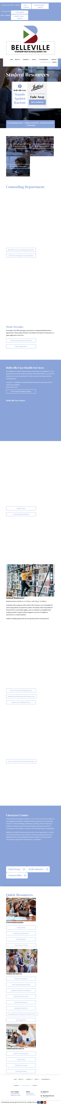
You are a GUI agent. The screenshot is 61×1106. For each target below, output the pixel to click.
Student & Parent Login (39, 6)
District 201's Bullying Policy (21, 702)
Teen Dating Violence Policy (21, 985)
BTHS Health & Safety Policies (21, 391)
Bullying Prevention (21, 1008)
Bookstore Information (21, 933)
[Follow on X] (41, 1102)
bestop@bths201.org (31, 686)
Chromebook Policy (21, 945)
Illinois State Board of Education (21, 340)
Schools (54, 62)
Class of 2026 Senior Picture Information (21, 761)
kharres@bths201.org (19, 856)
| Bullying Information (31, 123)
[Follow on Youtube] (45, 1102)
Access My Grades (19, 146)
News (12, 5)
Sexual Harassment (21, 1002)
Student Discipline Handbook (21, 990)
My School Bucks (43, 146)
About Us (17, 59)
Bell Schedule (21, 939)
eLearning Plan (21, 1020)
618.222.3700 (6, 5)
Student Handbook (21, 979)
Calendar (17, 5)
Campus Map (21, 927)
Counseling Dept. (43, 59)
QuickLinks (7, 1)
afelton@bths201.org (18, 758)
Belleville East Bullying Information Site (21, 696)
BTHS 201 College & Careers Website (21, 256)
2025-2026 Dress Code (21, 996)
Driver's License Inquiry (21, 1054)
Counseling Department (16, 123)
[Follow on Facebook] (38, 1102)
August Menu (21, 508)
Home (11, 59)
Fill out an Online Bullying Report (21, 690)
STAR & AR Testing (21, 1065)
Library (34, 59)
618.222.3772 (10, 498)
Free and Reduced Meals (21, 514)
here (22, 504)
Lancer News (21, 1059)
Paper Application (21, 346)
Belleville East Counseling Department (21, 250)
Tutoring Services (21, 1071)
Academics (26, 59)
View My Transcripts (19, 166)
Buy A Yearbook (37, 102)
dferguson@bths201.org (18, 416)
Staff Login (25, 6)
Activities (53, 59)
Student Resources (45, 62)
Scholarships (31, 125)
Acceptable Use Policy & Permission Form (22, 1014)
